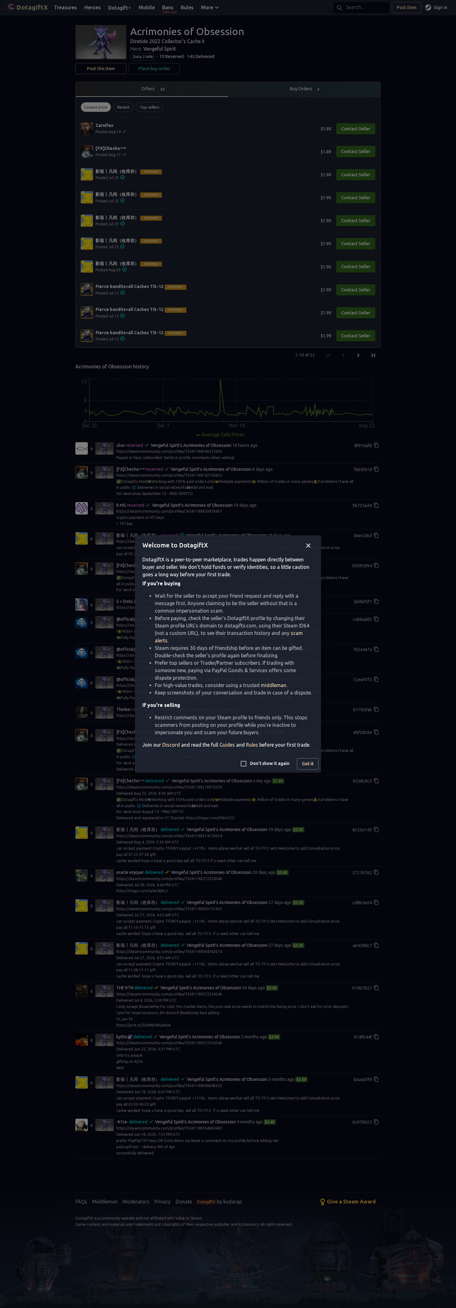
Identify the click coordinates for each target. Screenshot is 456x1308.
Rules (252, 745)
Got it (308, 763)
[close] (308, 545)
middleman (273, 685)
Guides (227, 745)
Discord (171, 745)
